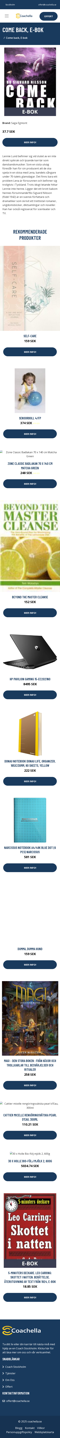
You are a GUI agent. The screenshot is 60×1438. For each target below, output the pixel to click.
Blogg (18, 1428)
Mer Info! (30, 142)
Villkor (41, 1428)
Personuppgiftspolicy (19, 1432)
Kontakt (30, 1428)
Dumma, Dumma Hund (30, 949)
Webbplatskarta (44, 1432)
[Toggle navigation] (6, 16)
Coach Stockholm (15, 1367)
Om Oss (10, 1380)
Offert (48, 16)
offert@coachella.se (47, 4)
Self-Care (30, 336)
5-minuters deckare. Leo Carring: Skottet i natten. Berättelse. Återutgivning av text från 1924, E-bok (30, 1277)
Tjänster (10, 1373)
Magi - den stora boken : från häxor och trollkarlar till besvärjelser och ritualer (30, 1065)
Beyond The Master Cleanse (30, 597)
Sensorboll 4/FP (30, 418)
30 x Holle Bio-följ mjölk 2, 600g (30, 1161)
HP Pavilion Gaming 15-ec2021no (30, 679)
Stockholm (10, 4)
